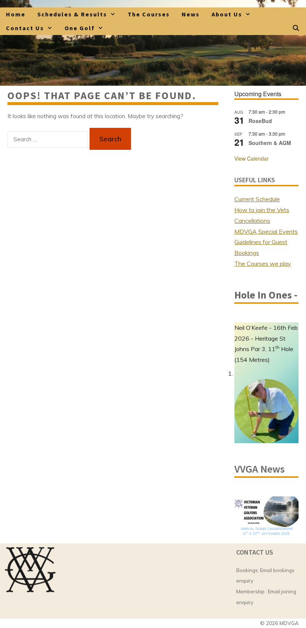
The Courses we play (262, 263)
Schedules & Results (72, 14)
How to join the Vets (261, 210)
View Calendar (251, 158)
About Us (227, 14)
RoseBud (260, 120)
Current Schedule (257, 199)
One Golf (80, 28)
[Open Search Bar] (296, 28)
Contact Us (25, 28)
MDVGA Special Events (266, 231)
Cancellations (252, 220)
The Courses (149, 14)
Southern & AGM (270, 142)
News (191, 14)
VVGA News (259, 469)
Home (15, 14)
